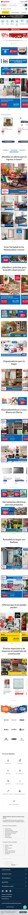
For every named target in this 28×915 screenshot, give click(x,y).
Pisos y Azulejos (8, 847)
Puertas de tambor (9, 830)
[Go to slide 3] (10, 109)
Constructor (5, 12)
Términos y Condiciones (7, 894)
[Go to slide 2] (9, 109)
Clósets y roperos (8, 845)
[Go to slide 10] (18, 109)
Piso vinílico (7, 835)
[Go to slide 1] (8, 109)
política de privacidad (10, 912)
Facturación (23, 12)
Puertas (6, 846)
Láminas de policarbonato (10, 833)
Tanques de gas (8, 828)
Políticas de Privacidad (7, 896)
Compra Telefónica (15, 12)
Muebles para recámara (10, 852)
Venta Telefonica (5, 898)
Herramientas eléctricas (10, 850)
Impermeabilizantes (9, 862)
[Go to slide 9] (17, 109)
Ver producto (8, 141)
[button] (17, 5)
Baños (6, 849)
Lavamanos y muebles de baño (11, 831)
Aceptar (23, 912)
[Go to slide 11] (19, 109)
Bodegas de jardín (9, 861)
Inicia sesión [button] (23, 1)
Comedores (7, 853)
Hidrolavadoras (8, 837)
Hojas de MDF (8, 834)
